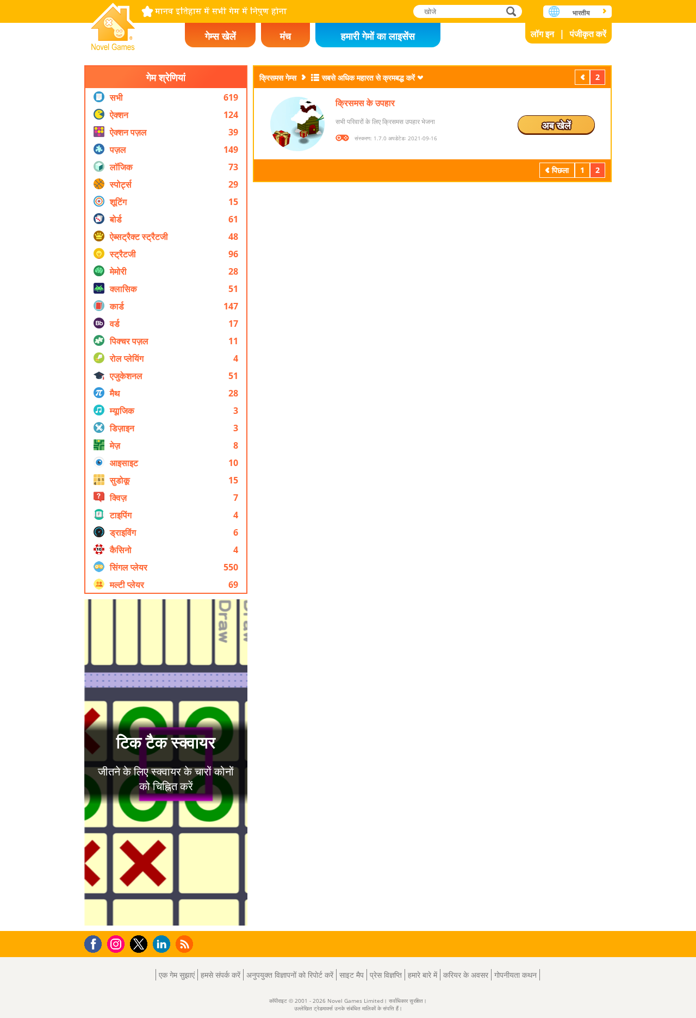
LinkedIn (163, 944)
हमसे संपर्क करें (220, 975)
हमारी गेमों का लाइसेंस (378, 35)
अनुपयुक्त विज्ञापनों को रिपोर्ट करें (289, 975)
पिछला (583, 77)
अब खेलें (556, 125)
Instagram (117, 943)
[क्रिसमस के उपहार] (297, 124)
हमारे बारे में (422, 975)
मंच (285, 35)
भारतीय (581, 12)
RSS (185, 943)
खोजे (511, 11)
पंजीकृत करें (588, 34)
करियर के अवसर (465, 975)
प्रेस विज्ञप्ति (386, 975)
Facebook (96, 942)
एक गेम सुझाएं (177, 975)
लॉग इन (542, 34)
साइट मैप (351, 975)
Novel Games (113, 23)
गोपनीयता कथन (515, 975)
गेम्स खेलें (220, 35)
